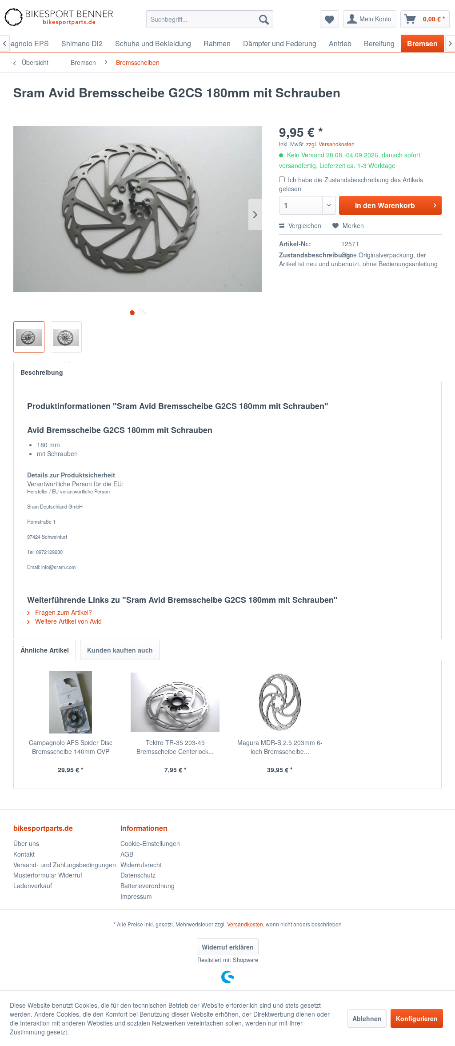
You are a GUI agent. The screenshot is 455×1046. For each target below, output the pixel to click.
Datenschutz (138, 874)
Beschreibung (41, 372)
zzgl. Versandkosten (330, 144)
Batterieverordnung (147, 885)
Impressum (136, 896)
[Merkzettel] (329, 19)
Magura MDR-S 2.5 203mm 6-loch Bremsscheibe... (280, 747)
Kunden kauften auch (120, 649)
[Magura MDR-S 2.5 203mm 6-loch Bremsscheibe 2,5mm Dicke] (280, 702)
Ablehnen (367, 1018)
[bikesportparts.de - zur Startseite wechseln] (58, 19)
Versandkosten (245, 924)
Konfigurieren (417, 1018)
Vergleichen (304, 225)
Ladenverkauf (32, 885)
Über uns (26, 843)
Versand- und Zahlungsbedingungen (64, 864)
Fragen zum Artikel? (62, 612)
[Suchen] (264, 19)
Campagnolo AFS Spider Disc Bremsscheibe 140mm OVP (70, 747)
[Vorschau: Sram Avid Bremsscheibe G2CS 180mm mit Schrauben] (28, 337)
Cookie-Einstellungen (150, 843)
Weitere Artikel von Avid (67, 621)
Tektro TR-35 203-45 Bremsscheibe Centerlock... (175, 747)
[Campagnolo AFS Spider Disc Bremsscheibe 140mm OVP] (70, 702)
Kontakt (24, 854)
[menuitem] (210, 19)
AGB (126, 854)
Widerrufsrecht (141, 864)
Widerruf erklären (228, 946)
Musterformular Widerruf (47, 874)
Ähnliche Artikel (44, 649)
